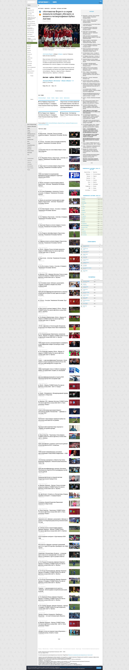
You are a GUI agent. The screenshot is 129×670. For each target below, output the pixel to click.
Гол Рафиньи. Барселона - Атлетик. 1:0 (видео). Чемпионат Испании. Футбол (91, 56)
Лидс (83, 214)
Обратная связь (46, 648)
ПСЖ (35, 112)
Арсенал (29, 101)
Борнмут (83, 221)
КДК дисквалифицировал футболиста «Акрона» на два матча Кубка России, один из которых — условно (91, 94)
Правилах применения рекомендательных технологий (80, 654)
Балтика (35, 78)
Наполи (32, 112)
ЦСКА (32, 96)
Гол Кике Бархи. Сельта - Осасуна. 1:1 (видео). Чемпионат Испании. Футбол (91, 53)
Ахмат (32, 78)
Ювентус (32, 119)
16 (81, 227)
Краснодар (29, 85)
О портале (51, 648)
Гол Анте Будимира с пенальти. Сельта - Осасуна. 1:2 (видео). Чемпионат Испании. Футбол (91, 45)
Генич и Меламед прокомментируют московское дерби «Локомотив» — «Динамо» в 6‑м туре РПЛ (91, 156)
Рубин (29, 92)
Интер (35, 105)
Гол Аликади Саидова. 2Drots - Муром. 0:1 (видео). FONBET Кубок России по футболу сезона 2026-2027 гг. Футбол (91, 126)
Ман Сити (84, 212)
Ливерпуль (29, 108)
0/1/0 (99, 216)
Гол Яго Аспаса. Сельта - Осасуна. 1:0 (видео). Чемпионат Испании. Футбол (91, 81)
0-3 (100, 231)
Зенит (35, 81)
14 (81, 223)
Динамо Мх (29, 81)
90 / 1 (95, 281)
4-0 (100, 199)
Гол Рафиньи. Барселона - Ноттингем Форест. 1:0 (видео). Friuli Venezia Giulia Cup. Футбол (48, 103)
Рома (32, 116)
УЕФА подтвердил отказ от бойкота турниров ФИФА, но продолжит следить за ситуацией (91, 135)
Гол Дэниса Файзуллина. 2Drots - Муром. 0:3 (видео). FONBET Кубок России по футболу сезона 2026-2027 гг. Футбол (91, 106)
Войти (100, 2)
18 (81, 231)
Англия (53, 8)
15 (81, 225)
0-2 (100, 227)
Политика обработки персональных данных (90, 648)
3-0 (100, 201)
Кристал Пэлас (84, 227)
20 (81, 234)
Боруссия (32, 105)
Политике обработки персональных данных (69, 667)
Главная (29, 5)
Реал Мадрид (29, 116)
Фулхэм (83, 219)
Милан (29, 112)
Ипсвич (48, 97)
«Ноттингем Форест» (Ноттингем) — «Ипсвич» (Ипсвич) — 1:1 (58, 80)
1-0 (100, 214)
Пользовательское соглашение (69, 648)
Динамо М (32, 81)
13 (81, 221)
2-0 (100, 204)
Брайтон (83, 199)
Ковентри (84, 231)
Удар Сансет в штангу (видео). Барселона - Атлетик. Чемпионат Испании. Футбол (90, 33)
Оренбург (29, 89)
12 (81, 219)
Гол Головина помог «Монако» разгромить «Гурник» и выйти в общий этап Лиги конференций (91, 90)
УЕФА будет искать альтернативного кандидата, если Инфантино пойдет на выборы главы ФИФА (91, 121)
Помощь (40, 648)
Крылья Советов (32, 85)
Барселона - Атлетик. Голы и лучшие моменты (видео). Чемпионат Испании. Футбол (91, 17)
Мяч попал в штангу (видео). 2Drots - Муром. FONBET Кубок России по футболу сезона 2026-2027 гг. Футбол (91, 102)
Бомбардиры (92, 241)
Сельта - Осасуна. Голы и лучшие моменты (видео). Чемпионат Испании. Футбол (90, 21)
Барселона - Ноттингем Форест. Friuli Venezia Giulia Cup (70, 114)
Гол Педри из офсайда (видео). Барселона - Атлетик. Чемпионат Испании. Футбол (90, 64)
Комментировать (59, 90)
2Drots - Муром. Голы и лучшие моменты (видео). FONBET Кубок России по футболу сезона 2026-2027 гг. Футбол (91, 73)
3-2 (100, 208)
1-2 (100, 221)
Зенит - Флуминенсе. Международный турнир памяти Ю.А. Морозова (91, 146)
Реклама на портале (58, 648)
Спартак (32, 92)
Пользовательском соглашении (85, 667)
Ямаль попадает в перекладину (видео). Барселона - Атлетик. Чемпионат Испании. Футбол (90, 41)
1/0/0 (99, 199)
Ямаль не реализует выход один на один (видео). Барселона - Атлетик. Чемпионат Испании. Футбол (91, 50)
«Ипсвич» (60, 54)
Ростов (32, 89)
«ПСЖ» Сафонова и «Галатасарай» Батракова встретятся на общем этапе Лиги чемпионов (91, 111)
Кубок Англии (62, 8)
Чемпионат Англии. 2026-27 (91, 195)
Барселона (29, 105)
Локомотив (35, 85)
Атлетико (32, 101)
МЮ (83, 229)
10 (81, 216)
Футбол (28, 8)
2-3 (100, 219)
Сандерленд (84, 223)
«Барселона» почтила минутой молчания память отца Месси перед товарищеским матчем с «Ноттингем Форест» (69, 104)
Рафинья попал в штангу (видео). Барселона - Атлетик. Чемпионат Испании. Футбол (90, 69)
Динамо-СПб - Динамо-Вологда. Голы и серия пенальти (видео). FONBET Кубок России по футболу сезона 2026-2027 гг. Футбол (91, 85)
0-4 (100, 234)
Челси (35, 116)
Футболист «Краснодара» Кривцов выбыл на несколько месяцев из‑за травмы (91, 160)
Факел (35, 92)
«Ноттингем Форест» (48, 54)
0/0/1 (99, 219)
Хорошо (98, 667)
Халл (83, 204)
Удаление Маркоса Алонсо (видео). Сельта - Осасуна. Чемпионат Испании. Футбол (91, 60)
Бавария (35, 101)
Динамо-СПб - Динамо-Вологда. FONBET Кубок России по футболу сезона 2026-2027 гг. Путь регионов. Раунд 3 (90, 150)
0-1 (100, 225)
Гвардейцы (91, 277)
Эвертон (83, 206)
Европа (47, 8)
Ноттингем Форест (42, 97)
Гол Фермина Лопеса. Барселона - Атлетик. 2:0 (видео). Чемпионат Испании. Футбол (90, 28)
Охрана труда (78, 648)
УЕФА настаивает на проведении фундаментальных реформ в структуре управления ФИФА (91, 37)
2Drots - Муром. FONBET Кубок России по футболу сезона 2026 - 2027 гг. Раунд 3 (91, 143)
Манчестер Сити (32, 108)
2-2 (100, 216)
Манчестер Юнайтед (35, 108)
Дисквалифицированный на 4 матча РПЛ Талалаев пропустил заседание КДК (91, 140)
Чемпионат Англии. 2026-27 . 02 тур (92, 169)
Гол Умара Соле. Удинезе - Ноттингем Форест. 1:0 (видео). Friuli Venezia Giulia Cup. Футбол (48, 115)
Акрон (29, 78)
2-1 (100, 210)
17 (81, 229)
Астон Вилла (84, 234)
